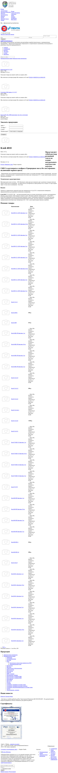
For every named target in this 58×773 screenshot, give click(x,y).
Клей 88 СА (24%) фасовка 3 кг (19, 235)
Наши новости (53, 750)
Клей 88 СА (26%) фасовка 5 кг (19, 291)
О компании (7, 49)
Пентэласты (10, 671)
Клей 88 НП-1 (14, 542)
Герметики (9, 657)
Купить (2, 164)
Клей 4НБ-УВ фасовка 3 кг (18, 355)
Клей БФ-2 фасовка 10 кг (17, 585)
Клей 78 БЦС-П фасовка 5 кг (18, 475)
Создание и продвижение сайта (9, 749)
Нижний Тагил (5, 19)
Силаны (9, 683)
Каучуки (9, 660)
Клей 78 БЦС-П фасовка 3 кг (18, 464)
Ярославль (14, 19)
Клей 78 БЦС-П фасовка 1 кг (18, 442)
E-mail (3, 129)
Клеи (8, 661)
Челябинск (14, 18)
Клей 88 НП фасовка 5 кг (17, 531)
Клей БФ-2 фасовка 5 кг (17, 607)
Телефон (3, 127)
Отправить (3, 134)
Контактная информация (54, 758)
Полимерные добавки (12, 675)
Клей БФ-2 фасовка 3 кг (17, 596)
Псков (12, 11)
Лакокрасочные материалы (11, 654)
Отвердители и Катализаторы (14, 668)
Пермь (2, 9)
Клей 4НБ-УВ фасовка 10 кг (18, 344)
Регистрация (12, 771)
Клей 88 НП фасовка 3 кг (17, 520)
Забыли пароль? (5, 771)
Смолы (8, 688)
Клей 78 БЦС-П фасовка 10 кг (19, 453)
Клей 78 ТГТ (14, 487)
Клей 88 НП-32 (15, 552)
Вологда (3, 13)
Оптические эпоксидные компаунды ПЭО (20, 663)
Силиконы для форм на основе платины (17, 686)
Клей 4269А (14, 312)
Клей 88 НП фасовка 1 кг (17, 498)
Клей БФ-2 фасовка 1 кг (17, 574)
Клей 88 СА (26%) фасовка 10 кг (19, 268)
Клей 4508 (14, 322)
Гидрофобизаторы (11, 659)
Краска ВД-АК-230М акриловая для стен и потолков (14, 115)
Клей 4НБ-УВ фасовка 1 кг (18, 333)
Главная (6, 47)
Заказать (3, 39)
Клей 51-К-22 (14, 399)
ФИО (3, 125)
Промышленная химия (9, 656)
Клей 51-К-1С (14, 388)
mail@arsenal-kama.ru (6, 41)
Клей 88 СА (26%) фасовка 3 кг (19, 279)
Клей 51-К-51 (14, 431)
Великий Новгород (6, 12)
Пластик (9, 672)
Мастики (9, 667)
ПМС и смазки (10, 673)
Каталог (6, 50)
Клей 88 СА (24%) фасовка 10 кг (19, 224)
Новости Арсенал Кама (7, 696)
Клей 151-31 (14, 302)
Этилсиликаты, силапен (13, 690)
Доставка (6, 51)
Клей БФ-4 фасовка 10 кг (17, 629)
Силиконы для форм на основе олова (16, 684)
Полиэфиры (10, 679)
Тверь (12, 15)
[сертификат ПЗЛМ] (11, 722)
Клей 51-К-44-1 (15, 410)
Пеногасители (10, 669)
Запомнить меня (6, 768)
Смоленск (13, 14)
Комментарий (5, 131)
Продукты (9, 680)
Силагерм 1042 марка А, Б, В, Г (9, 92)
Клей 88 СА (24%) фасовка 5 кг (19, 246)
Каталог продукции (53, 756)
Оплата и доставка (53, 753)
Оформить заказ (9, 164)
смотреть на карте (14, 744)
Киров (2, 17)
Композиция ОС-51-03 (6, 69)
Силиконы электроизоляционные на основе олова (20, 687)
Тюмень (13, 16)
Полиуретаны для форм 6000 (14, 678)
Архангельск (4, 10)
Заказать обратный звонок (7, 34)
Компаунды (10, 665)
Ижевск (3, 16)
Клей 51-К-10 (14, 377)
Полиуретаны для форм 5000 (14, 676)
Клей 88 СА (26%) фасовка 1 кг (19, 257)
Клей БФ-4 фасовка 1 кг (17, 618)
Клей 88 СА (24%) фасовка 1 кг (19, 213)
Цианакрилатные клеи (15, 664)
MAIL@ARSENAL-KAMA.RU (37, 77)
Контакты (6, 54)
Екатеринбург (4, 14)
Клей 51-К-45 (14, 420)
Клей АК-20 (14, 562)
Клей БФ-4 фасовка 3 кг (17, 640)
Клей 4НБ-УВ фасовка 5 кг (18, 366)
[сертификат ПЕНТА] (11, 738)
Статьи (5, 53)
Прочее (8, 682)
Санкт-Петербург (15, 12)
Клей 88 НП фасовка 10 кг (18, 509)
